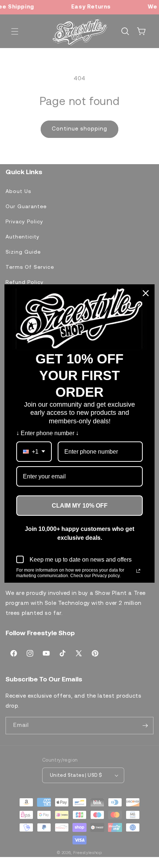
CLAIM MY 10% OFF (80, 505)
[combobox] (34, 451)
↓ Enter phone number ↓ (47, 433)
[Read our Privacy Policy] (138, 570)
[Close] (146, 293)
